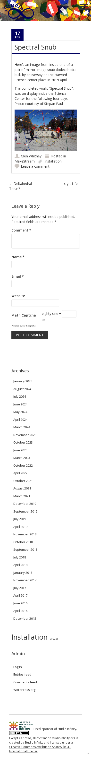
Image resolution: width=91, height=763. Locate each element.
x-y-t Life (73, 183)
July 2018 (19, 557)
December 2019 (24, 503)
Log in (17, 667)
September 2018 (25, 549)
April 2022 (20, 473)
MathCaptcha (29, 325)
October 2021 (23, 481)
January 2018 (22, 572)
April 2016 (20, 611)
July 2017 (19, 588)
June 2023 (20, 450)
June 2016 (20, 603)
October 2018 (23, 542)
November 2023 (24, 435)
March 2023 (21, 457)
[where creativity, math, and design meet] (19, 18)
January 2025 (22, 381)
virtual (54, 638)
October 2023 (23, 442)
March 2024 (21, 427)
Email (17, 276)
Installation (53, 161)
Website (18, 295)
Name (18, 257)
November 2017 (24, 580)
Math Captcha (23, 315)
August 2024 (22, 389)
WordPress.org (24, 689)
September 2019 (25, 511)
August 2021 (22, 488)
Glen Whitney (31, 156)
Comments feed (25, 682)
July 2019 (19, 519)
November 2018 (24, 534)
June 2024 (20, 404)
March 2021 (21, 496)
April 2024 (20, 419)
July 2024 (19, 396)
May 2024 (20, 412)
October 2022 (23, 465)
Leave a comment (35, 166)
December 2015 (24, 618)
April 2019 (20, 526)
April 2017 (20, 595)
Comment (21, 230)
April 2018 (20, 565)
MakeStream (25, 161)
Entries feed (22, 674)
